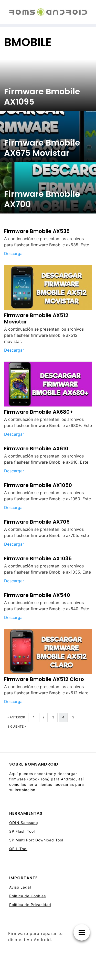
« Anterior (16, 717)
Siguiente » (16, 726)
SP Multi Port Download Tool (36, 840)
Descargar (14, 253)
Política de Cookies (27, 896)
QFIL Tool (18, 849)
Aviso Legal (20, 887)
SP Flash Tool (22, 831)
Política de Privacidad (30, 904)
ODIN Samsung (23, 822)
